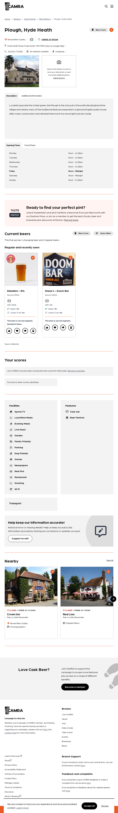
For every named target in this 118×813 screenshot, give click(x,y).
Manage (105, 806)
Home (7, 19)
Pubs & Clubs (67, 728)
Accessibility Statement (15, 769)
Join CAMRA (67, 714)
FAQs (45, 729)
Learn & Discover (12, 756)
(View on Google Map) (54, 46)
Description (11, 95)
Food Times (30, 145)
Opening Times (13, 145)
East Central (30, 19)
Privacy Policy (11, 765)
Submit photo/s (59, 78)
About (64, 719)
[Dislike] (25, 331)
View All (109, 560)
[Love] (17, 331)
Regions (17, 19)
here (83, 765)
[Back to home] (14, 6)
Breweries (66, 741)
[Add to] (111, 30)
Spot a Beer (105, 233)
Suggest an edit (20, 538)
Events (65, 737)
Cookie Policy (11, 778)
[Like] (9, 331)
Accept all (89, 805)
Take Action (67, 732)
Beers (64, 745)
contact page (11, 733)
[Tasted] (33, 331)
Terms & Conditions (13, 787)
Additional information (31, 95)
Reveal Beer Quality (16, 39)
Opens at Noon (50, 39)
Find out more (71, 220)
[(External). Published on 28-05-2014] (31, 603)
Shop (7, 760)
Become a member (76, 371)
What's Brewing (12, 796)
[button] (113, 599)
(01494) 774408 (15, 51)
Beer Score (101, 30)
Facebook (60, 51)
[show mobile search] (106, 6)
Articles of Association (15, 774)
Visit (64, 723)
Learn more (22, 807)
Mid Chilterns (45, 19)
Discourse (9, 792)
